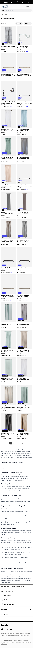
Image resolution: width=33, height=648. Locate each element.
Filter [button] (26, 23)
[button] (17, 2)
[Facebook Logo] (11, 629)
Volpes (6, 14)
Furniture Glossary (20, 642)
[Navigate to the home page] (6, 2)
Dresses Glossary (17, 640)
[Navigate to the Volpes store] (4, 7)
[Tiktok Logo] (8, 629)
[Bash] (2, 14)
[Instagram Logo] (2, 629)
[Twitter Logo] (5, 629)
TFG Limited (4, 640)
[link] (22, 443)
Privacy (10, 640)
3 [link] (16, 443)
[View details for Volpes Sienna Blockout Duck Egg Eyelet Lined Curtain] (8, 312)
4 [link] (19, 443)
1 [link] (10, 443)
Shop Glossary (10, 642)
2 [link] (13, 443)
